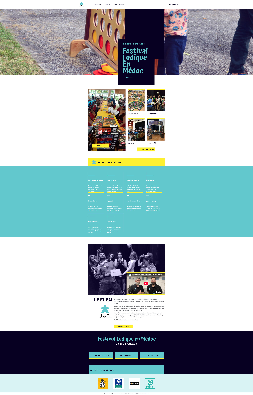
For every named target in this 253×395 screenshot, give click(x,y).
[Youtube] (175, 4)
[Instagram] (170, 4)
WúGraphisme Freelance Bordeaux (142, 393)
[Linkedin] (177, 4)
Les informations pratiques (122, 4)
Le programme (97, 4)
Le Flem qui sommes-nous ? (143, 4)
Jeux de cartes (132, 114)
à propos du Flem (101, 355)
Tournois (130, 143)
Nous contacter (159, 4)
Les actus (108, 4)
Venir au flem (152, 355)
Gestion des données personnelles (117, 393)
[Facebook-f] (173, 4)
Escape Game (152, 114)
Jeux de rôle (152, 143)
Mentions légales (107, 393)
